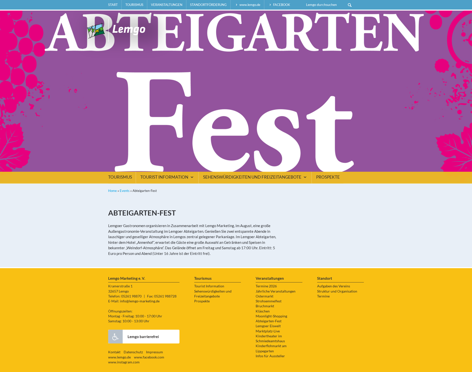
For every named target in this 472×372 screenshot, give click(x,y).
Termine (323, 296)
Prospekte (328, 177)
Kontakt (114, 352)
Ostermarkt (264, 296)
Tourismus (134, 5)
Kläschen (263, 311)
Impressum (154, 352)
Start (113, 5)
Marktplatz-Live (268, 331)
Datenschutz (133, 352)
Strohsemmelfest (268, 301)
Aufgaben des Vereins (333, 286)
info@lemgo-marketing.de (140, 301)
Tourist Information (164, 177)
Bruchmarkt (265, 306)
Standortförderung (208, 5)
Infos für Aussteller (270, 356)
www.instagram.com (124, 362)
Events (125, 191)
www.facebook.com (149, 357)
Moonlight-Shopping (271, 316)
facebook (281, 5)
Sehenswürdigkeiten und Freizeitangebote (252, 177)
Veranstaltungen (166, 5)
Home (112, 191)
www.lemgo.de (249, 5)
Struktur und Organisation (337, 291)
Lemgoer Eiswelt (268, 326)
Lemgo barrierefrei (143, 336)
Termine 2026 (266, 286)
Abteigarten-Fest (268, 321)
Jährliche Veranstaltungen (275, 291)
